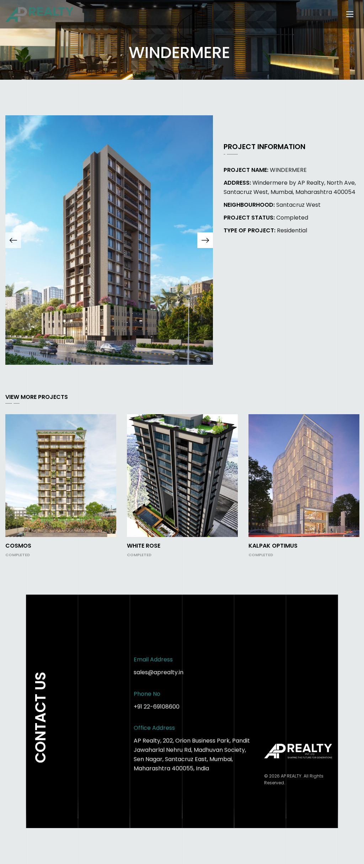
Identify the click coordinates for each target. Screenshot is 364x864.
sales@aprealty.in (158, 672)
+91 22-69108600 (157, 706)
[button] (13, 240)
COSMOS (18, 546)
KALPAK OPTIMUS (273, 546)
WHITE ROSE (143, 546)
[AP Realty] (39, 14)
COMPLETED (17, 555)
